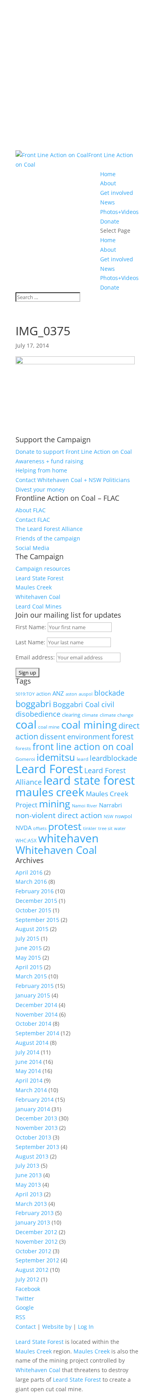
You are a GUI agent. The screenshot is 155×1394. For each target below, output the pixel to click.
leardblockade (113, 758)
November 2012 (36, 1241)
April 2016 (29, 872)
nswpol (123, 816)
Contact (25, 1326)
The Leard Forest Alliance (49, 529)
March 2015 (31, 976)
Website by (57, 1326)
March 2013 (31, 1203)
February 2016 (34, 891)
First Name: (31, 627)
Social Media (32, 548)
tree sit (105, 828)
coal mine (49, 726)
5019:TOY (25, 694)
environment (88, 736)
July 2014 (27, 1052)
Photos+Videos (119, 212)
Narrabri (110, 805)
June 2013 (28, 1175)
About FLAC (30, 510)
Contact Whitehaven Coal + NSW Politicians (72, 480)
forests (23, 748)
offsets (39, 828)
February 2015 (34, 986)
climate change (117, 715)
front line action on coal (83, 747)
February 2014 (34, 1099)
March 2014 (31, 1090)
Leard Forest (49, 768)
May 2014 (28, 1071)
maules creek (49, 791)
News (107, 202)
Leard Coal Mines (38, 606)
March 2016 (31, 881)
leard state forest (89, 780)
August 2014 (31, 1042)
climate (90, 715)
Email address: (35, 657)
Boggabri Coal (76, 704)
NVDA (23, 828)
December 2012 (36, 1232)
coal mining (89, 724)
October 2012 (33, 1251)
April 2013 (29, 1194)
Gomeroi (25, 759)
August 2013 (31, 1156)
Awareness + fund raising (49, 461)
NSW (108, 816)
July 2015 (27, 938)
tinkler (90, 828)
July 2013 (27, 1165)
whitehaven (68, 838)
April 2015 (29, 967)
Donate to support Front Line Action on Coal (73, 451)
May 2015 (28, 957)
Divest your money (40, 489)
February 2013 (34, 1213)
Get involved (116, 192)
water (120, 828)
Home (108, 174)
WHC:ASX (26, 840)
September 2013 (37, 1147)
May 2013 (28, 1184)
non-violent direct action (58, 815)
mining (54, 803)
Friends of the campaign (47, 538)
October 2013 (33, 1137)
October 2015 (33, 910)
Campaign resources (42, 568)
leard (82, 759)
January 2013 (32, 1222)
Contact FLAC (32, 519)
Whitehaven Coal (37, 597)
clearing (71, 714)
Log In (86, 1326)
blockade (109, 693)
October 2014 (33, 1023)
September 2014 (37, 1033)
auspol (86, 694)
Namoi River (84, 806)
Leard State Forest (39, 578)
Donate (109, 221)
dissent (53, 736)
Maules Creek (33, 587)
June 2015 (28, 948)
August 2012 (31, 1269)
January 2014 (32, 1109)
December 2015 (36, 900)
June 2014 (28, 1061)
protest (64, 826)
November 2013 (36, 1128)
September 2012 (37, 1260)
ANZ (58, 693)
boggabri (33, 704)
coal (26, 724)
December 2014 (36, 1005)
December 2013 (36, 1118)
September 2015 (37, 920)
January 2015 (32, 995)
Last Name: (31, 642)
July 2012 (27, 1279)
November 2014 (36, 1014)
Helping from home (41, 470)
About (108, 183)
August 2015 (31, 929)
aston (71, 694)
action (43, 693)
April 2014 (29, 1080)
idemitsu (56, 757)
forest (123, 736)
